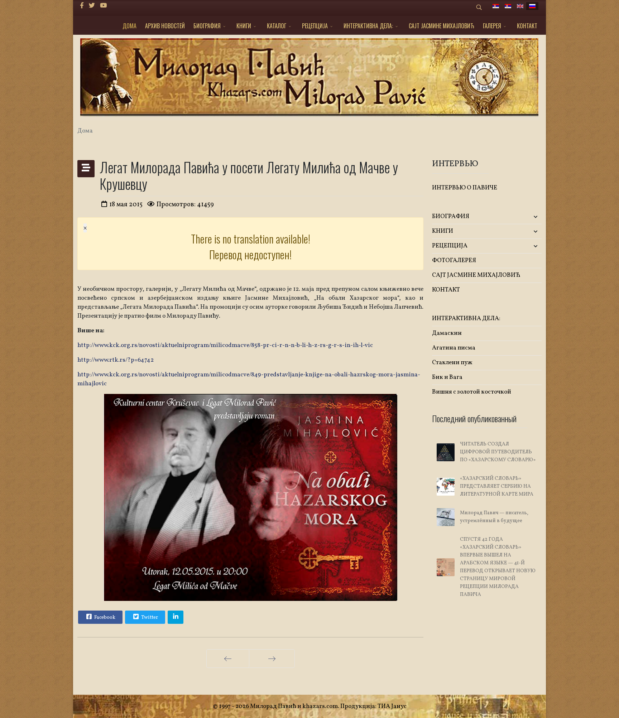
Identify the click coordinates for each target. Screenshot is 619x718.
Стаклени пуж (452, 362)
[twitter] (92, 6)
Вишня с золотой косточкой (471, 392)
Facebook (104, 617)
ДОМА (129, 25)
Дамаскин (447, 333)
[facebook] (82, 6)
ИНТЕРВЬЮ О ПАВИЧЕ (464, 188)
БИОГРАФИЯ (207, 25)
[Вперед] (271, 659)
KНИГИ (243, 25)
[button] (523, 216)
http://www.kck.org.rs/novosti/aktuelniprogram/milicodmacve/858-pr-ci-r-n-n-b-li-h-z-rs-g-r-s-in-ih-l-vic (225, 345)
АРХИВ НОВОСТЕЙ (165, 25)
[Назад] (228, 659)
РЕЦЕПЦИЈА (315, 25)
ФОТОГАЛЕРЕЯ (454, 260)
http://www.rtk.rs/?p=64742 (115, 360)
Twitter (149, 617)
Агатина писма (453, 348)
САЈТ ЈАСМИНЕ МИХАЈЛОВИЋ (441, 25)
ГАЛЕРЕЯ (492, 25)
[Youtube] (103, 6)
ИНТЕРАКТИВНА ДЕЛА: (368, 25)
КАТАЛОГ (276, 25)
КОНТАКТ (527, 25)
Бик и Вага (447, 377)
